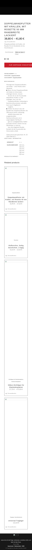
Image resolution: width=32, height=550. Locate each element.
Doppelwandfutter (15, 75)
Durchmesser (9, 52)
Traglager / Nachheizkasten (16, 517)
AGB (23, 546)
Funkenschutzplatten (16, 381)
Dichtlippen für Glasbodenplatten (16, 379)
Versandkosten (11, 41)
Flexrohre (16, 240)
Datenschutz (17, 546)
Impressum (11, 546)
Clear (16, 54)
